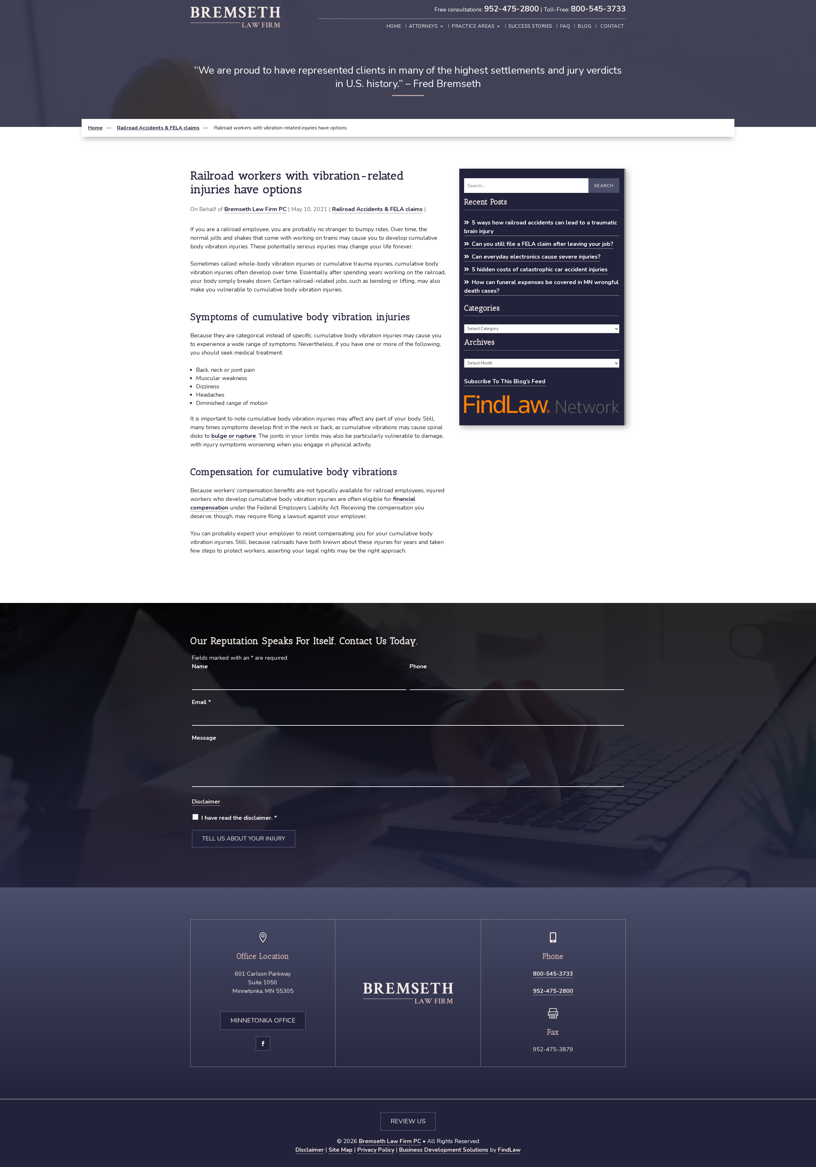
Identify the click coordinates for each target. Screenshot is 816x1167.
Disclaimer (206, 801)
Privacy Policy (375, 1150)
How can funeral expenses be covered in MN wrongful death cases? (541, 286)
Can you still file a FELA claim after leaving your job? (542, 244)
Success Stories (530, 26)
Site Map (341, 1150)
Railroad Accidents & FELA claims (377, 209)
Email (201, 702)
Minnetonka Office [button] (262, 1020)
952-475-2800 (511, 9)
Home (393, 26)
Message (204, 738)
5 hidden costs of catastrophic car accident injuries (540, 269)
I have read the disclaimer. (239, 818)
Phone (418, 666)
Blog (584, 26)
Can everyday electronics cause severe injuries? (536, 257)
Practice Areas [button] (473, 26)
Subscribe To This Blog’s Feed (504, 381)
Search (604, 186)
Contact (612, 26)
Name (200, 666)
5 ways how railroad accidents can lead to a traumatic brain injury (540, 227)
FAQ (565, 26)
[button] (809, 1120)
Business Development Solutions (443, 1150)
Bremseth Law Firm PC (255, 209)
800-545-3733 (598, 9)
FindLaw (509, 1150)
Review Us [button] (408, 1121)
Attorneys (423, 26)
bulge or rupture (233, 436)
